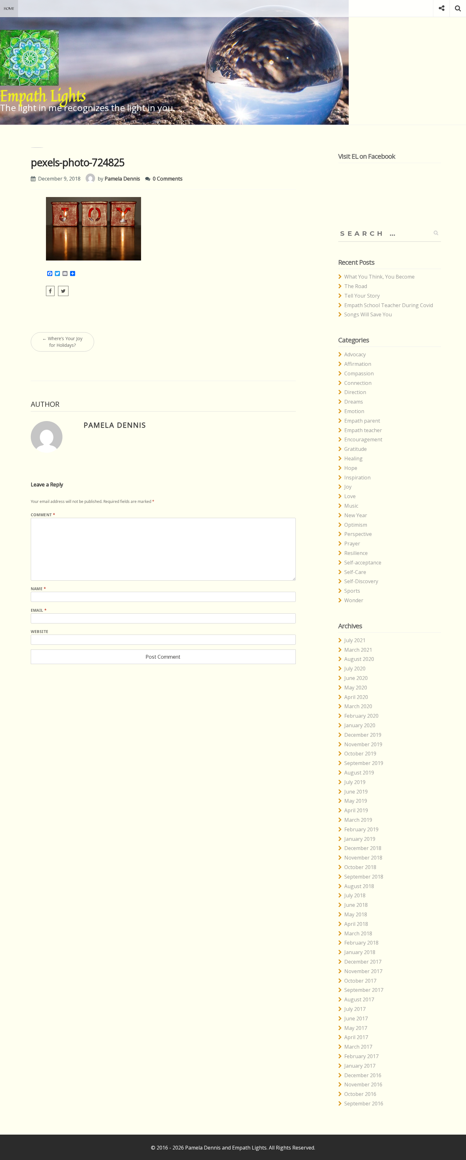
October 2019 (360, 753)
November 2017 (363, 971)
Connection (358, 382)
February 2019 (361, 829)
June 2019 (356, 791)
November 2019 (363, 744)
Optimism (355, 524)
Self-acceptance (362, 562)
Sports (352, 590)
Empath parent (362, 420)
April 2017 (356, 1037)
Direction (355, 392)
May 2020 (355, 687)
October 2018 (360, 867)
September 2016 (363, 1103)
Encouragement (363, 439)
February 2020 (361, 715)
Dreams (353, 401)
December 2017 (362, 961)
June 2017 (356, 1018)
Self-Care (355, 572)
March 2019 (358, 819)
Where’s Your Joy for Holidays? (62, 341)
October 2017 (360, 980)
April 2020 (356, 697)
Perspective (358, 534)
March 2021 (358, 649)
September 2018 (363, 876)
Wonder (353, 600)
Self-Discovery (361, 581)
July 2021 (355, 640)
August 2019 (359, 772)
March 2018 (358, 933)
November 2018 (363, 857)
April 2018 (356, 923)
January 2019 (359, 838)
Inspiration (357, 477)
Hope (350, 468)
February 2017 (361, 1056)
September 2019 (363, 763)
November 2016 (363, 1084)
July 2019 (355, 782)
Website (40, 631)
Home (9, 8)
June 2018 (356, 904)
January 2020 (359, 725)
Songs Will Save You (368, 314)
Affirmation (357, 363)
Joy (348, 486)
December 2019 (362, 734)
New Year (355, 515)
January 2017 (359, 1065)
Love (350, 496)
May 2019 (355, 800)
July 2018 (355, 895)
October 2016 (360, 1094)
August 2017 (359, 999)
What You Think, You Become (379, 276)
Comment (43, 514)
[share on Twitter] (63, 291)
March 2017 (358, 1046)
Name (38, 588)
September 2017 (363, 989)
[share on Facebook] (50, 291)
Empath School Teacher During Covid (388, 305)
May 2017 (355, 1028)
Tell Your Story (362, 295)
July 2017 (355, 1008)
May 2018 (355, 914)
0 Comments (168, 178)
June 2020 (356, 678)
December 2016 (362, 1075)
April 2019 (356, 810)
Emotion (354, 411)
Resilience (356, 553)
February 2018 (361, 942)
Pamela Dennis (122, 178)
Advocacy (355, 354)
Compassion (359, 373)
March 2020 (358, 706)
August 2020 (359, 659)
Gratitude (355, 448)
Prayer (352, 543)
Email (39, 610)
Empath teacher (363, 430)
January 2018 (359, 952)
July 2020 (355, 668)
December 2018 (362, 848)
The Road (355, 286)
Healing (353, 458)
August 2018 (359, 886)
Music (351, 505)
